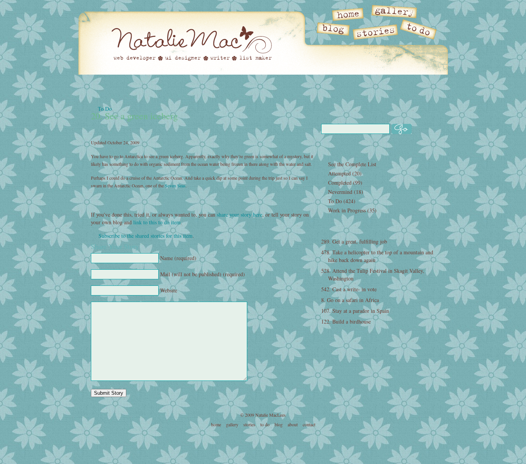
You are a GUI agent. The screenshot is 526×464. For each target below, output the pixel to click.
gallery (232, 424)
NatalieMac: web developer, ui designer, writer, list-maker (191, 43)
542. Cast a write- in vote (349, 289)
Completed (340, 182)
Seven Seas (175, 185)
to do (265, 424)
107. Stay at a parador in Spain (355, 310)
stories (249, 424)
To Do (105, 108)
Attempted (339, 173)
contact (309, 424)
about (293, 424)
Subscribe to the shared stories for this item (146, 235)
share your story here (239, 214)
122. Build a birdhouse (346, 321)
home (216, 424)
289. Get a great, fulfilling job (354, 241)
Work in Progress (347, 210)
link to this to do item (157, 222)
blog (279, 424)
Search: (378, 113)
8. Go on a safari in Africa (350, 300)
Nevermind (340, 191)
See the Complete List (352, 164)
